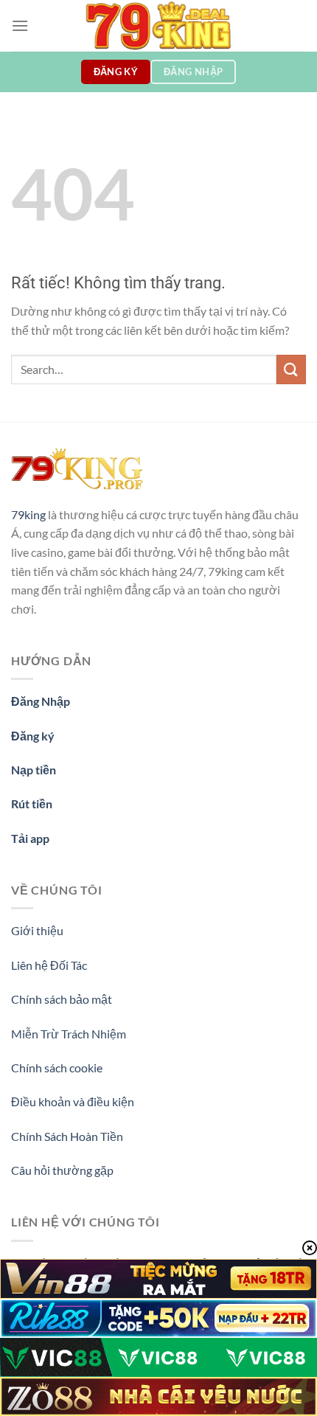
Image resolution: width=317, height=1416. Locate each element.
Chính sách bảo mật (61, 999)
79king (28, 514)
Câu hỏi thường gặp (62, 1170)
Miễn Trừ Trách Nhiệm (68, 1034)
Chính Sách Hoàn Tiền (67, 1136)
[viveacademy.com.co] (158, 26)
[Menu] (20, 25)
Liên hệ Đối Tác (49, 965)
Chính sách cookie (56, 1068)
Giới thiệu (37, 930)
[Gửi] (291, 369)
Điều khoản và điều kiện (72, 1101)
